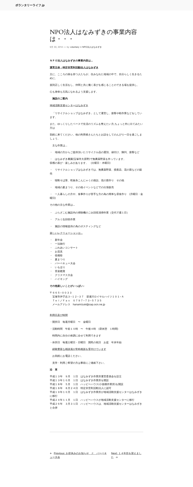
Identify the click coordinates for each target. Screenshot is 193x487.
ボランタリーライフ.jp (30, 5)
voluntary (74, 47)
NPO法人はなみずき (92, 47)
